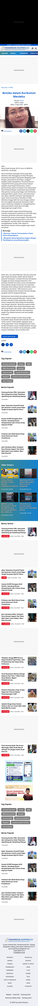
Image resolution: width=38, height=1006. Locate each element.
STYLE (28, 970)
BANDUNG (10, 973)
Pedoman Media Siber (13, 998)
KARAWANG (9, 970)
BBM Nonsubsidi (8, 368)
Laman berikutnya (9, 336)
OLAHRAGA (5, 624)
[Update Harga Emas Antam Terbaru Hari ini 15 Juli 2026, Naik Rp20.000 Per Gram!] (32, 707)
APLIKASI (28, 960)
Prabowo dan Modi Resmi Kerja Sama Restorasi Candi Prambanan (12, 436)
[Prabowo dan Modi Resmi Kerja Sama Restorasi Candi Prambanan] (32, 437)
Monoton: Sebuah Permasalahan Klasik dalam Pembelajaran (18, 234)
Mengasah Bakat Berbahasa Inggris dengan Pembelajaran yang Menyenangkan (19, 239)
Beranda (4, 88)
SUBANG (9, 964)
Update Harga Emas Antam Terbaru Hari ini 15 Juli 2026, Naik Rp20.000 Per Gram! (13, 706)
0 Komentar (7, 131)
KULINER (10, 986)
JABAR (4, 578)
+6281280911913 (19, 951)
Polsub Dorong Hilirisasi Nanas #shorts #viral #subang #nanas (28, 507)
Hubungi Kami (26, 995)
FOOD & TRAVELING (10, 980)
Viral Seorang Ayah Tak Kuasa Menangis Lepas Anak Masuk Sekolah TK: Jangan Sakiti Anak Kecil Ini (13, 748)
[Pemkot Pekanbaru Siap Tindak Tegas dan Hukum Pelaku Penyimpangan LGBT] (32, 693)
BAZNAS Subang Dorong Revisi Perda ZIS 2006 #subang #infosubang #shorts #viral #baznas (9, 508)
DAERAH (13, 53)
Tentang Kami (27, 998)
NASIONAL (5, 536)
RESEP (10, 983)
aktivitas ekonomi (9, 364)
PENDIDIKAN (24, 53)
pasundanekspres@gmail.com (19, 949)
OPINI (11, 88)
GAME (28, 967)
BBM (28, 364)
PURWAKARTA (10, 967)
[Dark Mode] (32, 48)
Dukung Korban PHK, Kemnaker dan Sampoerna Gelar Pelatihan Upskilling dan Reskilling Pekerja (13, 394)
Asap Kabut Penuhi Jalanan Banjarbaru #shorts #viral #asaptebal (27, 483)
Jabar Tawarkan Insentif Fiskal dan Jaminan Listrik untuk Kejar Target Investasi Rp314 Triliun (13, 407)
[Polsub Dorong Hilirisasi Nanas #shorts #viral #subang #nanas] (28, 497)
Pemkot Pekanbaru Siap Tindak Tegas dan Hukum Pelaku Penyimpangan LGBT (13, 692)
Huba (22, 101)
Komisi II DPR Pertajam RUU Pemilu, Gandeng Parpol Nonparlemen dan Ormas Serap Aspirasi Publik (13, 422)
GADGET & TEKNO (28, 964)
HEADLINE (4, 53)
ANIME (28, 980)
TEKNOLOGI (28, 957)
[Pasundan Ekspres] (15, 49)
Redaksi (9, 995)
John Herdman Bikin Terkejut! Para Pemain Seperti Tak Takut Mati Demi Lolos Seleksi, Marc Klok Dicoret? (12, 450)
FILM (28, 976)
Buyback (6, 377)
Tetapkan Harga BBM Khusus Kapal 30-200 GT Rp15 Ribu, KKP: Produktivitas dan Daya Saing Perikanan (13, 661)
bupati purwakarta (22, 373)
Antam (21, 364)
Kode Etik (16, 995)
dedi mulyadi (7, 381)
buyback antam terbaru (20, 377)
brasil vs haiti (7, 373)
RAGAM (28, 973)
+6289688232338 (19, 953)
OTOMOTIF (28, 986)
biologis (21, 368)
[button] (13, 53)
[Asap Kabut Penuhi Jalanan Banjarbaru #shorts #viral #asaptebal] (28, 473)
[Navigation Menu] (36, 48)
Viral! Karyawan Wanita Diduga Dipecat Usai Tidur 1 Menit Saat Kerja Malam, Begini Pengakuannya (13, 677)
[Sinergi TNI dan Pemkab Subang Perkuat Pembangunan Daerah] (9, 473)
